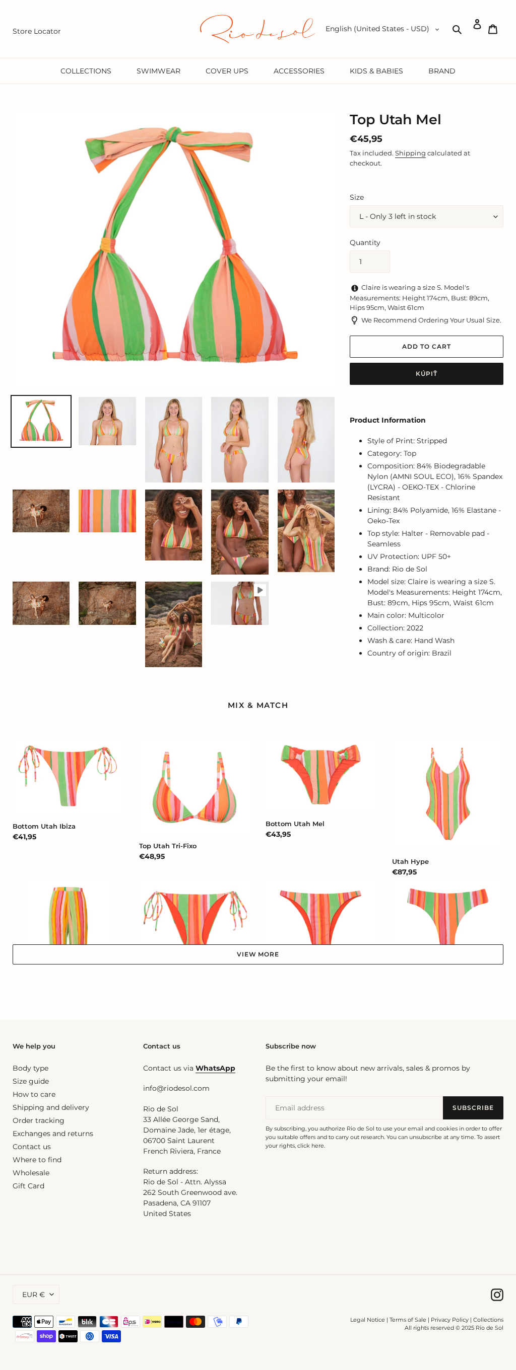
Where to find (37, 1159)
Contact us (32, 1146)
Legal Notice (367, 1319)
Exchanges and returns (53, 1133)
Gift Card (28, 1185)
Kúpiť (426, 373)
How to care (34, 1094)
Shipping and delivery (51, 1107)
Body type (30, 1068)
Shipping (410, 153)
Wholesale (31, 1172)
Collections (488, 1319)
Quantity (365, 242)
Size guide (31, 1081)
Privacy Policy (450, 1319)
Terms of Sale (408, 1319)
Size (357, 197)
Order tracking (38, 1120)
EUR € (33, 1294)
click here (310, 1145)
